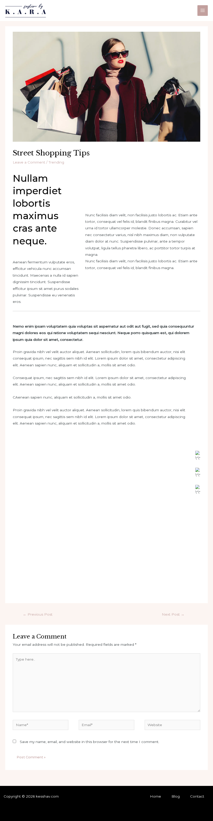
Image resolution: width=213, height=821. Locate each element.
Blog (175, 796)
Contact (197, 796)
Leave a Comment (29, 162)
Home (155, 796)
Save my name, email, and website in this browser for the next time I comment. (89, 742)
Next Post (173, 614)
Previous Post (37, 614)
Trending (56, 162)
